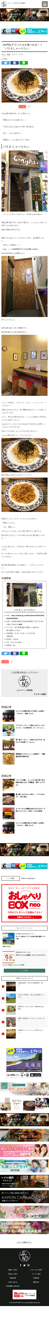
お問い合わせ (12, 1282)
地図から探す (12, 1270)
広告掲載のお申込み (13, 1286)
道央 (8, 54)
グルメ (3, 54)
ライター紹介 (36, 1274)
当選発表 (36, 1278)
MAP (20, 624)
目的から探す (12, 1274)
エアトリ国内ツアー (24, 1242)
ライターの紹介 (40, 694)
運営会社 (36, 1282)
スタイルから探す (36, 1270)
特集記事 (13, 1278)
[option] (24, 14)
